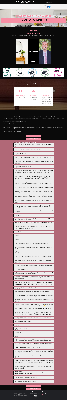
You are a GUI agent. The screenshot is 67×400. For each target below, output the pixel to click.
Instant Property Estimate (35, 6)
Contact (41, 6)
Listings (17, 6)
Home (14, 6)
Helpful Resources (22, 6)
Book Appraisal (28, 6)
